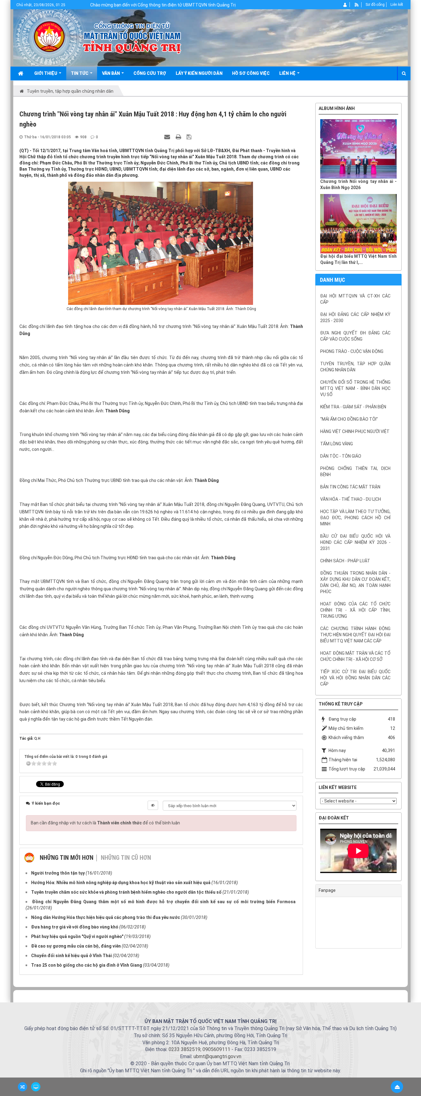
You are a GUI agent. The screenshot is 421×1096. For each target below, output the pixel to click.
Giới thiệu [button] (46, 73)
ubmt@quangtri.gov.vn (217, 1056)
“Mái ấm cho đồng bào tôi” (349, 419)
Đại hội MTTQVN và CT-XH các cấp (355, 299)
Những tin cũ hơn (126, 857)
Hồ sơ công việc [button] (251, 73)
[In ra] (179, 136)
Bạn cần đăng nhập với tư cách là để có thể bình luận (105, 822)
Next (406, 852)
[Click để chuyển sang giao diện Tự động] (22, 1086)
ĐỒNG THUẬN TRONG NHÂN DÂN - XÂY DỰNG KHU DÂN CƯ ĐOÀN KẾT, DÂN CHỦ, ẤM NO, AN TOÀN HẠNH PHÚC (355, 582)
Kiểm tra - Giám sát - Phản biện (353, 406)
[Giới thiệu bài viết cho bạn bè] (168, 136)
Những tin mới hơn (66, 857)
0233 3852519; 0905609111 (199, 1049)
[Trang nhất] (21, 73)
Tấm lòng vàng (336, 443)
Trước (300, 527)
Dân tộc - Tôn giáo (340, 456)
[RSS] (357, 4)
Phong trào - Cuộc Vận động (351, 351)
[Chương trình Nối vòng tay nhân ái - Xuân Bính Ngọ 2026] (358, 149)
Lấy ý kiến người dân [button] (199, 73)
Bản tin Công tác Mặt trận (350, 486)
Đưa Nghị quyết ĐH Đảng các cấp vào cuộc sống (355, 336)
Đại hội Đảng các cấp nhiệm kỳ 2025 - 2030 (355, 317)
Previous (311, 852)
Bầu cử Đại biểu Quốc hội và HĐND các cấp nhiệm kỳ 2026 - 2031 (355, 542)
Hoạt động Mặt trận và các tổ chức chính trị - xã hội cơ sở (355, 656)
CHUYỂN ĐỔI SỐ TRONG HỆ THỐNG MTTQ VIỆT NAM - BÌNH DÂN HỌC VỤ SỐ (355, 388)
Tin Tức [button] (80, 73)
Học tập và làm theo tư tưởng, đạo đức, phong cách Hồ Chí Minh (355, 517)
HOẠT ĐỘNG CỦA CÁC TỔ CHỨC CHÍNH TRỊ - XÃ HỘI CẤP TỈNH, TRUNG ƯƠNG (355, 610)
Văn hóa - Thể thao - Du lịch (350, 499)
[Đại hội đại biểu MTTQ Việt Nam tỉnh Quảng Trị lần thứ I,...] (358, 223)
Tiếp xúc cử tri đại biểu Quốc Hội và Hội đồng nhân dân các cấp (355, 677)
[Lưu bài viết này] (189, 136)
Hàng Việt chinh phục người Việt (355, 431)
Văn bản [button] (111, 73)
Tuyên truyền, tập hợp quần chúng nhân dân (355, 366)
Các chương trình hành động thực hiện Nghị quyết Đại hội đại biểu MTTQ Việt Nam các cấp (355, 634)
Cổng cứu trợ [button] (149, 73)
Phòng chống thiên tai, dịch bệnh (355, 471)
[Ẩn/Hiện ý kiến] (153, 805)
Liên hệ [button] (287, 73)
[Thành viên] (345, 4)
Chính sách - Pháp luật (345, 560)
